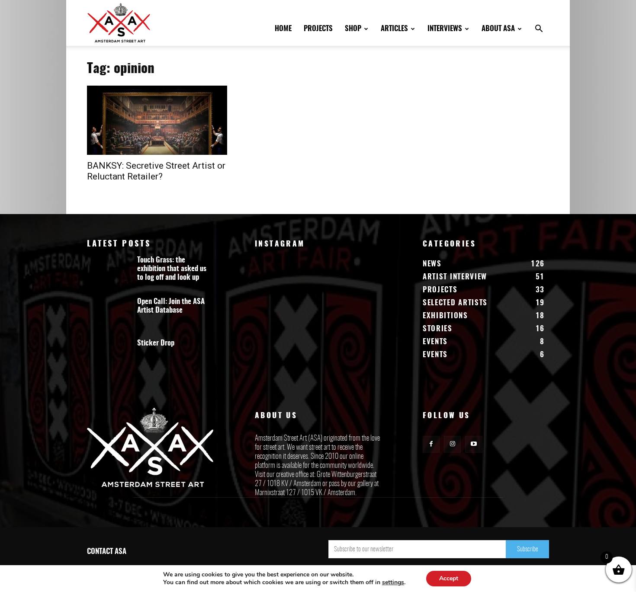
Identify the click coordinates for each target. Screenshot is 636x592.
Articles (394, 28)
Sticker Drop (155, 343)
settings (393, 582)
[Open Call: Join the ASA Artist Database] (108, 314)
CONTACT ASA (106, 551)
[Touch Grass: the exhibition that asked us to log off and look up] (108, 273)
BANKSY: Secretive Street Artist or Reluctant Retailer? (156, 171)
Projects (318, 28)
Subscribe (527, 549)
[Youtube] (473, 444)
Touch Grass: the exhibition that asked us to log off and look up (171, 268)
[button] (538, 30)
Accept (448, 578)
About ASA (498, 28)
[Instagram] (452, 444)
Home (283, 28)
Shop (353, 28)
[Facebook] (431, 444)
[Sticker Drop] (108, 356)
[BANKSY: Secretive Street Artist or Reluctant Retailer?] (157, 120)
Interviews (444, 28)
